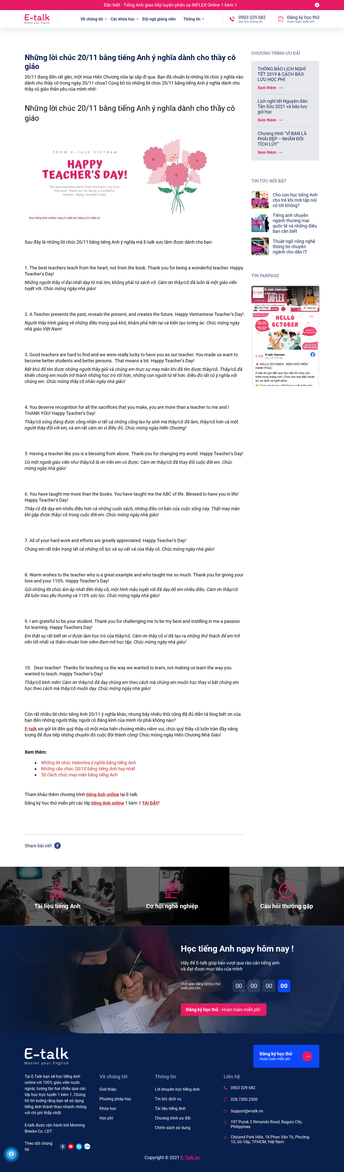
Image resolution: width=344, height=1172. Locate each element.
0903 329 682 (243, 1087)
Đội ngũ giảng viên (159, 19)
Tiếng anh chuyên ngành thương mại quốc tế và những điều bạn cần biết (295, 223)
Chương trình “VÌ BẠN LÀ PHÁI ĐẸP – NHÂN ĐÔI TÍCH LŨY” (282, 139)
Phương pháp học (115, 1099)
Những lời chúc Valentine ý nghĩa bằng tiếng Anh (88, 762)
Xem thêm (267, 87)
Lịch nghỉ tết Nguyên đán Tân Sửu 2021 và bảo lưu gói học (282, 106)
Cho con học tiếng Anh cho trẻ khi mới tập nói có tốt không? (295, 200)
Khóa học (107, 1108)
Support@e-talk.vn (247, 1111)
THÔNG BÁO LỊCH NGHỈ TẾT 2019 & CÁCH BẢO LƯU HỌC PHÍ (282, 74)
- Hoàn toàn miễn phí (223, 1009)
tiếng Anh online (107, 803)
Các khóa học (123, 19)
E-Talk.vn (190, 1157)
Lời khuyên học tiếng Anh (177, 1089)
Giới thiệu (107, 1089)
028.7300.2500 (244, 1099)
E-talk (31, 728)
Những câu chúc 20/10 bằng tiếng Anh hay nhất (88, 768)
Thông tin (191, 19)
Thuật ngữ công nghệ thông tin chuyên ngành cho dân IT (294, 246)
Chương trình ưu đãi (173, 1118)
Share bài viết (38, 845)
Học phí (106, 1118)
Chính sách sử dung (172, 1127)
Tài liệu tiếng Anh (170, 1108)
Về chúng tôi (92, 19)
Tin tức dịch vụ (168, 1099)
